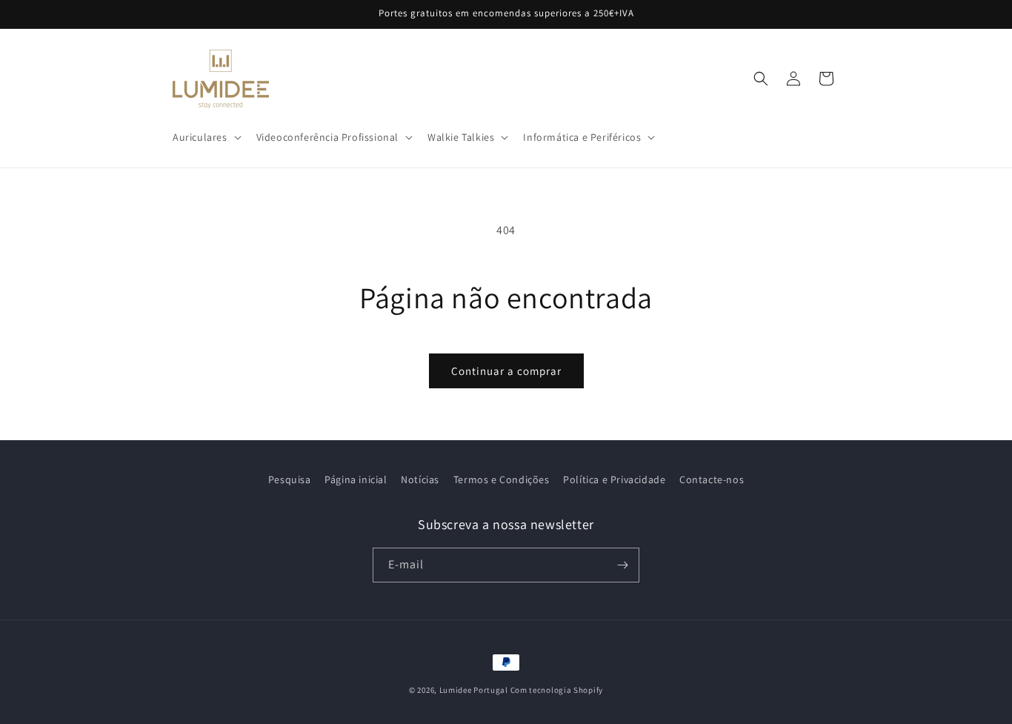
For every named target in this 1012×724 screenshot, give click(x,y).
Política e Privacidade (614, 479)
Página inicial (355, 479)
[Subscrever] (622, 565)
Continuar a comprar (506, 371)
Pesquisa (289, 479)
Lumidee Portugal (473, 690)
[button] (205, 137)
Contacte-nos (711, 479)
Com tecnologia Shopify (556, 690)
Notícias (420, 479)
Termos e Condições (501, 479)
